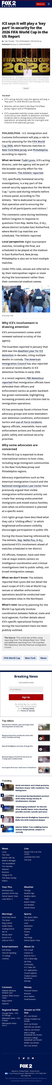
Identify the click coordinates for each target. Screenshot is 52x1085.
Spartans (27, 929)
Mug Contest (7, 923)
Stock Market (29, 996)
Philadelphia (40, 150)
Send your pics (7, 890)
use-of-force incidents (29, 422)
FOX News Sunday (9, 878)
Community (28, 964)
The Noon (6, 920)
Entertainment (10, 946)
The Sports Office (31, 917)
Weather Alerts (30, 896)
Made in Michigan (9, 860)
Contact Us (28, 953)
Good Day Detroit (9, 917)
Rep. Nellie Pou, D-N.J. (30, 540)
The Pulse (6, 855)
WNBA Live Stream (31, 1043)
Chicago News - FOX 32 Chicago (10, 1014)
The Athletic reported (30, 173)
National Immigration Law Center (22, 485)
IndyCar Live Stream (32, 1030)
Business (5, 872)
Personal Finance (30, 990)
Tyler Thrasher (10, 41)
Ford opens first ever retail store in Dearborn (19, 767)
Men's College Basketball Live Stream (33, 1034)
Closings (27, 890)
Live (26, 848)
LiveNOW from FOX (32, 857)
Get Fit (4, 932)
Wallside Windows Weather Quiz (9, 991)
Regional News (10, 1009)
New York (30, 658)
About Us (29, 946)
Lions (26, 923)
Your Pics (7, 886)
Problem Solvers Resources (30, 977)
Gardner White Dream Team (10, 997)
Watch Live (40, 4)
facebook (19, 1058)
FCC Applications (30, 970)
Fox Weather (29, 905)
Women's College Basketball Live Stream (33, 1039)
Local (4, 852)
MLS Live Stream (30, 1045)
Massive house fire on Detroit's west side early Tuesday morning (17, 736)
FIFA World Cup (36, 41)
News (43, 658)
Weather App (29, 893)
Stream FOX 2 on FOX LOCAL (32, 853)
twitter (24, 1058)
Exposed (5, 1003)
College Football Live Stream (32, 1020)
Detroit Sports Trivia (10, 896)
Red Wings (28, 937)
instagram (28, 1058)
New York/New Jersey (14, 150)
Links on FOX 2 (8, 940)
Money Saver (7, 934)
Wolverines (28, 926)
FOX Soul (27, 860)
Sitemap (27, 981)
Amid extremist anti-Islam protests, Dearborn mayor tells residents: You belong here (32, 788)
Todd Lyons (28, 160)
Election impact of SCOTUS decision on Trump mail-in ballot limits (17, 758)
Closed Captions (30, 973)
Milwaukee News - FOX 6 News (11, 1019)
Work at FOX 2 (29, 956)
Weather (28, 886)
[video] (44, 727)
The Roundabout (8, 863)
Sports (27, 913)
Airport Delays (29, 902)
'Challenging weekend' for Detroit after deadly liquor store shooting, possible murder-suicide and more (31, 809)
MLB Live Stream (31, 1024)
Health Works (7, 926)
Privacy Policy (28, 708)
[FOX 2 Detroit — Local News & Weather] (9, 4)
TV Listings (6, 956)
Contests (5, 958)
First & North (29, 920)
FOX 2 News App (30, 958)
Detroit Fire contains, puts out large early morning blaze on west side (18, 725)
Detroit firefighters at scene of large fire (17, 746)
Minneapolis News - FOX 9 (9, 1024)
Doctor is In (6, 937)
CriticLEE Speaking (9, 953)
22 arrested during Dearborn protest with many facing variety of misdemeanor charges (32, 798)
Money (27, 987)
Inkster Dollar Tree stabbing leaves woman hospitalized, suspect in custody (31, 829)
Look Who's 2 (7, 899)
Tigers (26, 934)
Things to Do (7, 875)
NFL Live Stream (30, 1016)
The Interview (7, 866)
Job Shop (27, 961)
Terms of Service (28, 711)
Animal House (29, 908)
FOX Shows (6, 950)
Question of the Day (10, 893)
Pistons (27, 932)
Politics (4, 881)
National (5, 869)
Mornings (7, 913)
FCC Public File (29, 967)
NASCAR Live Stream (32, 1027)
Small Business (30, 999)
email (33, 1058)
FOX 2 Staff (28, 950)
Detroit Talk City (8, 858)
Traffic (26, 899)
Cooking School (8, 929)
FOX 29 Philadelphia (23, 41)
